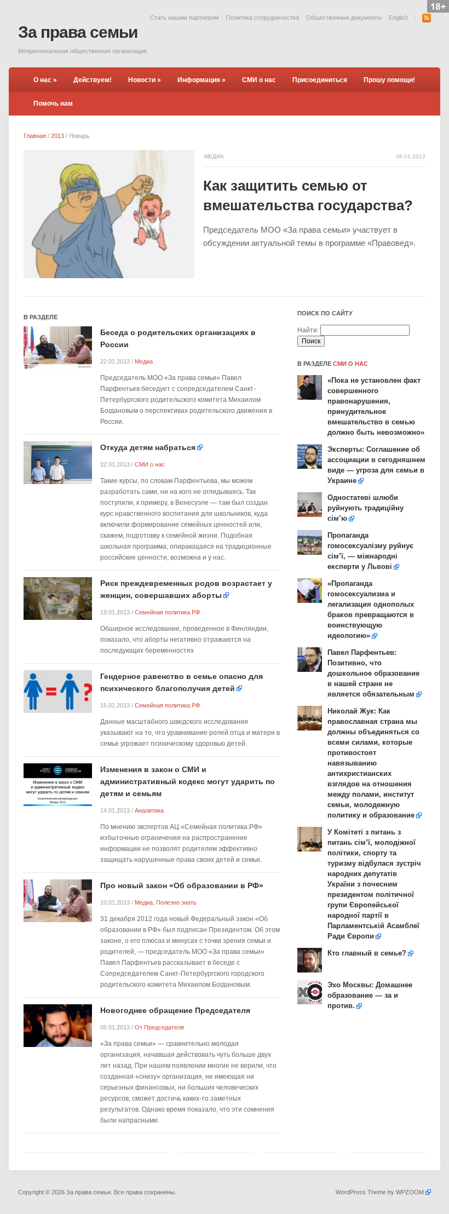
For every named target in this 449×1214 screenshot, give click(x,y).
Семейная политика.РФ (167, 612)
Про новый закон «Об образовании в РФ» (181, 885)
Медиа (214, 156)
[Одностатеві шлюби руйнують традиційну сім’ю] (309, 504)
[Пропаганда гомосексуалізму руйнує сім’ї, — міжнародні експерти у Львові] (309, 542)
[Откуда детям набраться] (58, 462)
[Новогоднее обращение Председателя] (58, 1025)
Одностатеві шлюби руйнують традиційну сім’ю (365, 507)
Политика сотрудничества (262, 17)
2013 (57, 136)
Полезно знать (176, 902)
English (398, 17)
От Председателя (159, 1027)
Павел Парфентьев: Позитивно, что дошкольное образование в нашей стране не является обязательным (373, 673)
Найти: (308, 330)
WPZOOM (410, 1192)
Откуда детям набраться (147, 447)
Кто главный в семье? (366, 953)
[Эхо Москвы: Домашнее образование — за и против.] (309, 992)
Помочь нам (53, 103)
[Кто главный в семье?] (309, 960)
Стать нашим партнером (184, 17)
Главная (35, 136)
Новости (144, 80)
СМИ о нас (259, 80)
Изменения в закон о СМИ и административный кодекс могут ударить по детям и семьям (187, 781)
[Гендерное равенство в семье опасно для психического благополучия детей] (58, 691)
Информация (201, 80)
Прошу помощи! (389, 80)
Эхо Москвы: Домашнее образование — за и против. (369, 995)
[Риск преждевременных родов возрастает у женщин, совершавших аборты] (58, 598)
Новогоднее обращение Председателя (175, 1010)
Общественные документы (344, 17)
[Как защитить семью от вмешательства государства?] (109, 214)
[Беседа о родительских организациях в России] (58, 347)
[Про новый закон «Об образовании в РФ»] (58, 900)
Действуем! (92, 80)
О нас (45, 80)
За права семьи (77, 32)
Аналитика (149, 810)
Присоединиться (319, 80)
